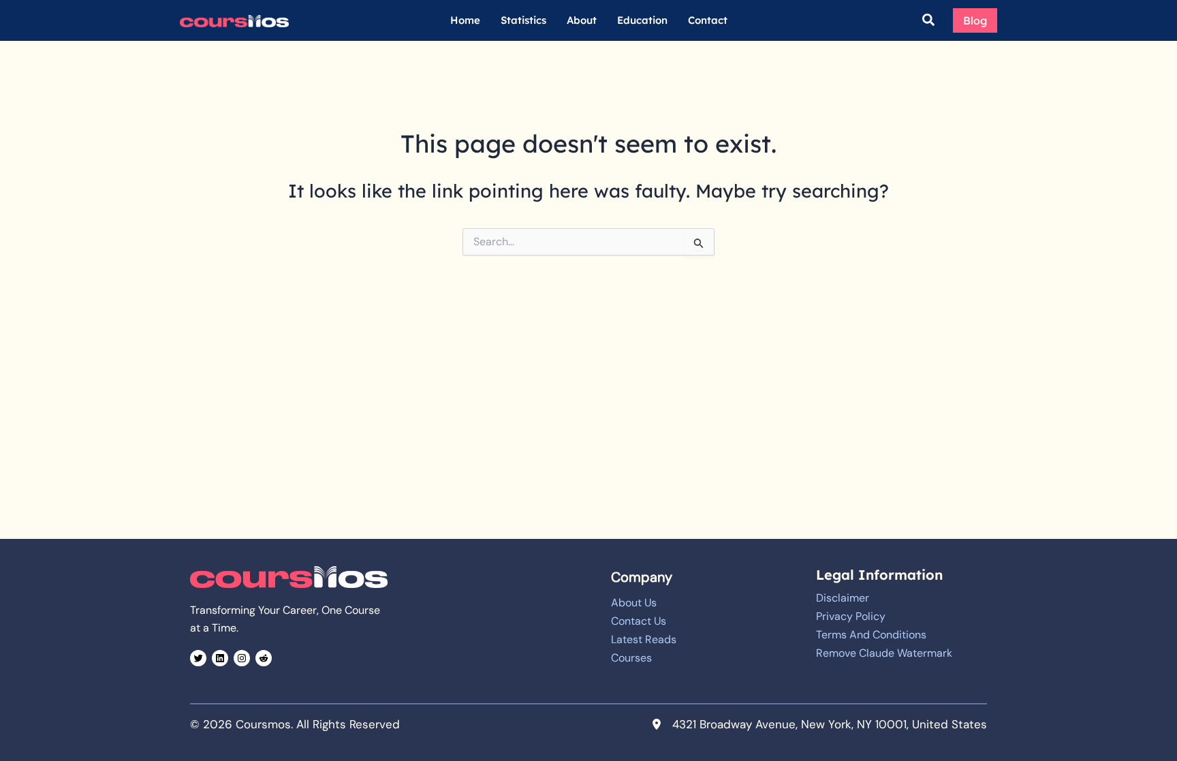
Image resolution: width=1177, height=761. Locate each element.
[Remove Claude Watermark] (884, 653)
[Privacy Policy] (850, 616)
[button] (929, 21)
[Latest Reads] (643, 640)
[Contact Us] (638, 621)
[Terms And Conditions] (871, 635)
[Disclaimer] (842, 598)
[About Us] (634, 603)
